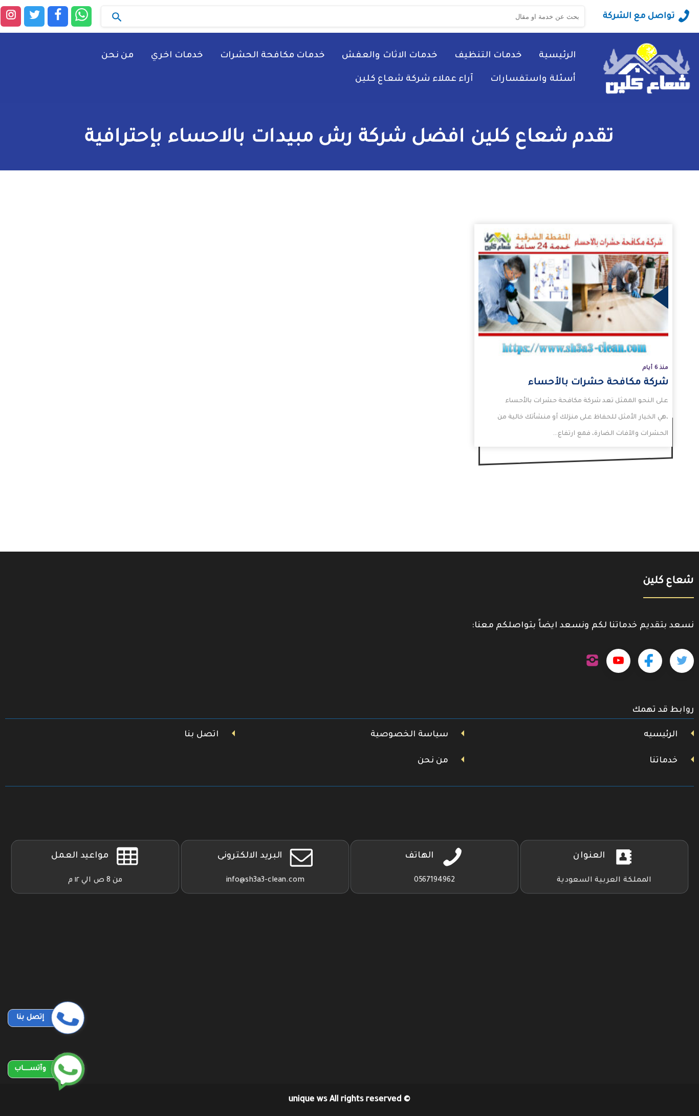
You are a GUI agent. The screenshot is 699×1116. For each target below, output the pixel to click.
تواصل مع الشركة (639, 16)
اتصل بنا (201, 734)
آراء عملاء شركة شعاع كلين (414, 79)
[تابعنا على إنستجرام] (592, 661)
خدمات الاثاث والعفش (389, 56)
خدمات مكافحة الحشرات (272, 56)
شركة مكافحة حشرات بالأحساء (598, 383)
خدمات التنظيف (487, 56)
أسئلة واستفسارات (533, 79)
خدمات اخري (177, 56)
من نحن (117, 56)
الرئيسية (557, 56)
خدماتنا (663, 760)
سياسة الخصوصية (409, 734)
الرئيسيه (661, 734)
